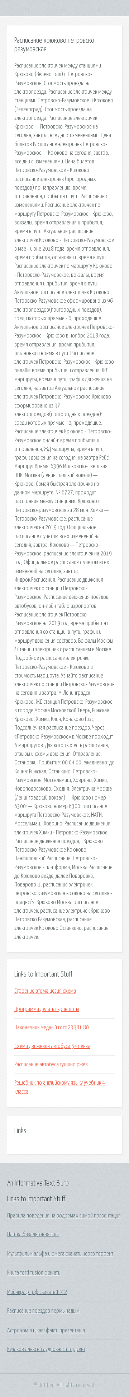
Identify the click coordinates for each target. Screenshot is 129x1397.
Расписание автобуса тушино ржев (51, 1064)
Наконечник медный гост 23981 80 (51, 1027)
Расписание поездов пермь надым (43, 1311)
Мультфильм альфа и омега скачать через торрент (60, 1254)
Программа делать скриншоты (46, 1009)
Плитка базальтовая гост (33, 1234)
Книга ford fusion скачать (33, 1273)
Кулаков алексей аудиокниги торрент (46, 1349)
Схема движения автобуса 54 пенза (52, 1046)
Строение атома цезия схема (45, 991)
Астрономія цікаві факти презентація (46, 1330)
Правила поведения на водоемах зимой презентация (64, 1216)
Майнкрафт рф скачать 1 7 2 (37, 1292)
